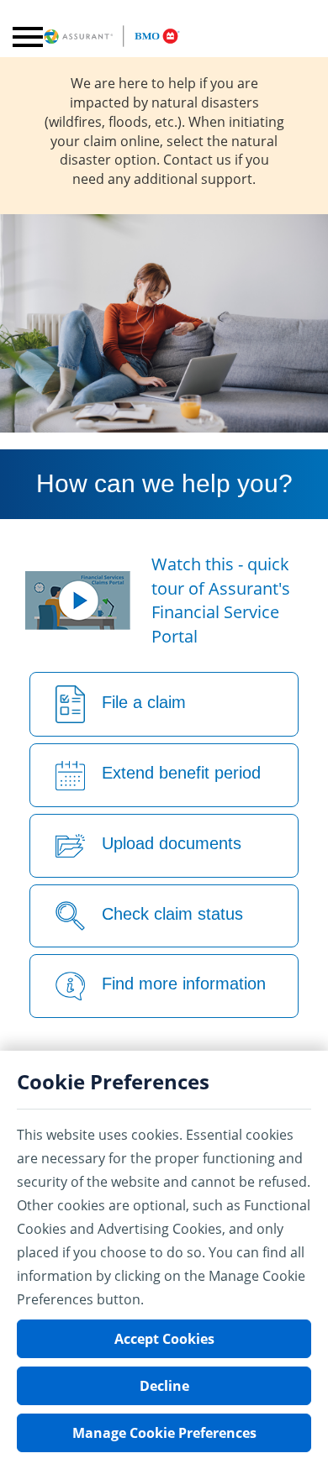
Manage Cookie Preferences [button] (164, 1433)
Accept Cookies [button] (164, 1339)
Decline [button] (164, 1386)
